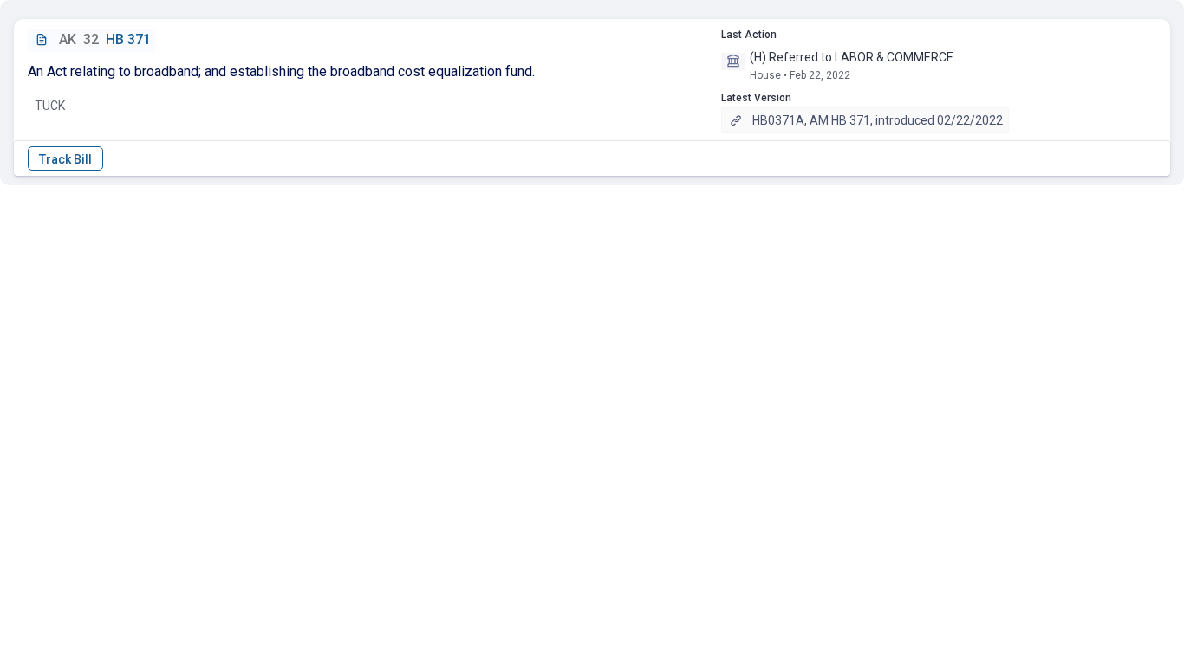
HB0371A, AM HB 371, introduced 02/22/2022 (877, 120)
